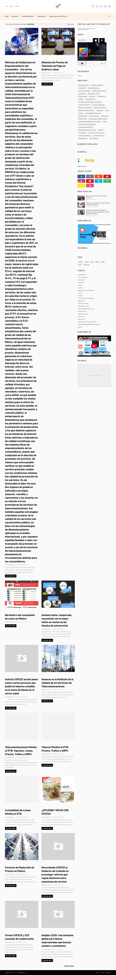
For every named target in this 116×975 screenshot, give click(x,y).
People (102, 262)
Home (6, 6)
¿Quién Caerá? (94, 300)
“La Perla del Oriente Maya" (84, 135)
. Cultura (107, 110)
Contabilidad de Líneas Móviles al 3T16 (18, 812)
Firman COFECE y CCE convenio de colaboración (19, 937)
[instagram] (101, 6)
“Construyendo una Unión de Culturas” (86, 124)
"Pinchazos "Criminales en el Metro (86, 110)
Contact (17, 6)
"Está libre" (80, 99)
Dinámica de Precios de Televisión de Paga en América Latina (55, 66)
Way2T (16, 972)
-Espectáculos (99, 110)
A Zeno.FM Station (82, 66)
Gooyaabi (27, 972)
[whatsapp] (107, 181)
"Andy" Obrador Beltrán (83, 85)
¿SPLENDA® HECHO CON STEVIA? (55, 812)
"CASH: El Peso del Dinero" (97, 85)
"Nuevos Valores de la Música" (85, 107)
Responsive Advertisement (94, 375)
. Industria (80, 113)
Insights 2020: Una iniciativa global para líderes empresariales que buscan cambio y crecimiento (57, 940)
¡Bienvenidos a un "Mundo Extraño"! (94, 290)
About (102, 972)
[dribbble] (90, 185)
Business (80, 262)
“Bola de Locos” (94, 319)
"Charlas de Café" (82, 88)
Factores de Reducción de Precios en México (19, 869)
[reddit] (98, 176)
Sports (80, 264)
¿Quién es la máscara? (94, 303)
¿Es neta (94, 295)
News (11, 6)
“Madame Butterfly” (82, 138)
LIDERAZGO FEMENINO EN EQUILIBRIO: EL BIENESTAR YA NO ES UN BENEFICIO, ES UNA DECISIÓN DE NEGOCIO (97, 212)
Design (94, 75)
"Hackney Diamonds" (90, 99)
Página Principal (81, 166)
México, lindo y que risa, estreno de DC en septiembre (96, 196)
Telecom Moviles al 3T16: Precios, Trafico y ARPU (55, 749)
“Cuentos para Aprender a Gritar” (85, 127)
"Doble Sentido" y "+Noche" (94, 93)
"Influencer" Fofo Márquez (84, 104)
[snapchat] (81, 185)
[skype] (109, 6)
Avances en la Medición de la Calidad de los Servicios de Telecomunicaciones (57, 683)
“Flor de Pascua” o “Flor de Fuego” (96, 132)
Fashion (87, 262)
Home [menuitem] (7, 16)
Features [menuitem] (14, 16)
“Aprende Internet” (82, 118)
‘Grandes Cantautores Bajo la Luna (93, 113)
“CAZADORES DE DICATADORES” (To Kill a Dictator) (89, 121)
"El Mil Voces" (92, 96)
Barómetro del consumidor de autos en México (20, 616)
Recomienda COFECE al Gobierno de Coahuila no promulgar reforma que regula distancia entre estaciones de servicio (55, 874)
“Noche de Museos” (93, 138)
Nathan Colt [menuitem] (41, 16)
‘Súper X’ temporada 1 (94, 116)
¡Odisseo (94, 293)
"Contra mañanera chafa (93, 88)
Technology (86, 264)
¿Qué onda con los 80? (94, 306)
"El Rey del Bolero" (101, 96)
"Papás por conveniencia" (100, 107)
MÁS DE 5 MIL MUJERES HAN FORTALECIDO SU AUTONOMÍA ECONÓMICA (98, 204)
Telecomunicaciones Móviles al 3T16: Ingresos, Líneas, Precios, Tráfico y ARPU (21, 751)
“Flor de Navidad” (82, 132)
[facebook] (92, 6)
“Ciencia (105, 121)
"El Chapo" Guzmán (82, 96)
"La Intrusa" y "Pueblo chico (98, 104)
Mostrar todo (70, 24)
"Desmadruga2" (81, 93)
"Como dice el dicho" (94, 277)
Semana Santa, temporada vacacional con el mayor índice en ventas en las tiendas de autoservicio (56, 620)
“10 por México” (104, 116)
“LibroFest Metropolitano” (99, 135)
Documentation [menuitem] (27, 16)
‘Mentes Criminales (82, 116)
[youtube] (90, 181)
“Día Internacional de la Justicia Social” (87, 130)
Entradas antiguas (69, 966)
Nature (97, 262)
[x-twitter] (97, 6)
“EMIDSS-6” (100, 130)
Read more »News (10, 576)
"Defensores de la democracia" (99, 90)
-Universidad (94, 282)
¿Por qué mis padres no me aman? (94, 298)
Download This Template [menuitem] (58, 16)
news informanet (9, 565)
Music (92, 262)
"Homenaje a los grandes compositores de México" (90, 102)
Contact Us (108, 972)
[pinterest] (105, 6)
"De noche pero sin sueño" (84, 90)
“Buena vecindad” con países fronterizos (98, 118)
